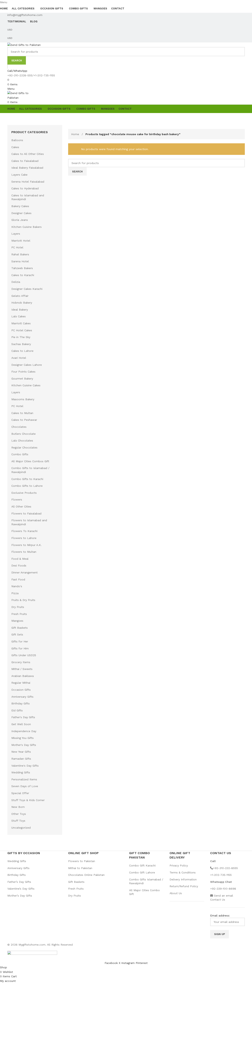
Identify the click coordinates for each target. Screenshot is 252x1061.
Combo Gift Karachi (142, 865)
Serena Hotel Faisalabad (27, 181)
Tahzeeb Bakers (22, 268)
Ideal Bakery (19, 309)
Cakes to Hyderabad (25, 188)
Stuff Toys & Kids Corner (28, 800)
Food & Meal (19, 558)
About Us (176, 893)
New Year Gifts (21, 751)
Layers (15, 233)
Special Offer (20, 793)
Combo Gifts (19, 454)
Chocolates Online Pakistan (86, 874)
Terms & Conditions (183, 872)
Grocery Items (20, 662)
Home (75, 134)
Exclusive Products (24, 492)
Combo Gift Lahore (142, 872)
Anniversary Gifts (22, 696)
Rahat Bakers (20, 254)
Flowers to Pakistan (81, 861)
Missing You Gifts (22, 737)
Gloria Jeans (19, 219)
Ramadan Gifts (21, 758)
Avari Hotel (18, 357)
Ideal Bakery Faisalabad (27, 167)
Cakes (15, 147)
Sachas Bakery (21, 344)
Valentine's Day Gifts (25, 765)
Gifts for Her (19, 641)
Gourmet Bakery (22, 378)
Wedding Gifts (20, 772)
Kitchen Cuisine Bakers (26, 226)
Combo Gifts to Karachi (27, 479)
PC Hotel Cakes (21, 330)
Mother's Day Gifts (23, 744)
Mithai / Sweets (21, 669)
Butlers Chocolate (23, 433)
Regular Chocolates (24, 447)
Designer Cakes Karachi (26, 288)
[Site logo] (24, 44)
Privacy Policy (179, 865)
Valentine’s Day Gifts (20, 888)
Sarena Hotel (20, 261)
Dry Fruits (17, 607)
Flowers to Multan (23, 551)
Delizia (15, 281)
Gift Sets (17, 634)
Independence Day (23, 731)
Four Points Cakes (23, 371)
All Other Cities (21, 506)
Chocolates (18, 426)
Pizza (15, 593)
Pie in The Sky (20, 337)
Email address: (220, 915)
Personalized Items (24, 779)
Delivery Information (183, 879)
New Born (18, 806)
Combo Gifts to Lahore (27, 485)
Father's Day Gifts (23, 717)
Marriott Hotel (20, 240)
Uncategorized (21, 827)
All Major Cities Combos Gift (30, 461)
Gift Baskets (19, 627)
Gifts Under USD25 (23, 655)
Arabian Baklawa (22, 676)
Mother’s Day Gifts (19, 895)
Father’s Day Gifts (19, 881)
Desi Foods (18, 565)
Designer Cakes (21, 213)
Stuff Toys (18, 820)
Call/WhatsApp (17, 70)
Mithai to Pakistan (80, 868)
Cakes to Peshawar (24, 419)
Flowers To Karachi (24, 531)
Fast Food (18, 579)
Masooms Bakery (22, 399)
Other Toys (18, 813)
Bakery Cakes (20, 206)
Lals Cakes (18, 316)
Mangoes (17, 620)
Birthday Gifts (20, 703)
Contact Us (217, 899)
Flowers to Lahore (23, 538)
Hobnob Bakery (21, 302)
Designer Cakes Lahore (26, 364)
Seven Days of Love (24, 786)
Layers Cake (19, 174)
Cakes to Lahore (22, 350)
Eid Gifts (17, 710)
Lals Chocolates (22, 440)
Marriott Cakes (21, 323)
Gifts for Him (20, 648)
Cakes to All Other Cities (27, 153)
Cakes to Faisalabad (24, 160)
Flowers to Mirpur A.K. (26, 545)
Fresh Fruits (19, 614)
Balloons (17, 140)
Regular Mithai (20, 682)
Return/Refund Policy (184, 886)
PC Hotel (17, 247)
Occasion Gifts (21, 689)
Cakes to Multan (22, 413)
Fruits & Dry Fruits (23, 600)
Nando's (16, 586)
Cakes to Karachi (22, 275)
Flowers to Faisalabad (26, 513)
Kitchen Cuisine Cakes (25, 385)
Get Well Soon (21, 724)
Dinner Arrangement (24, 572)
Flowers (16, 499)
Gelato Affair (19, 295)
